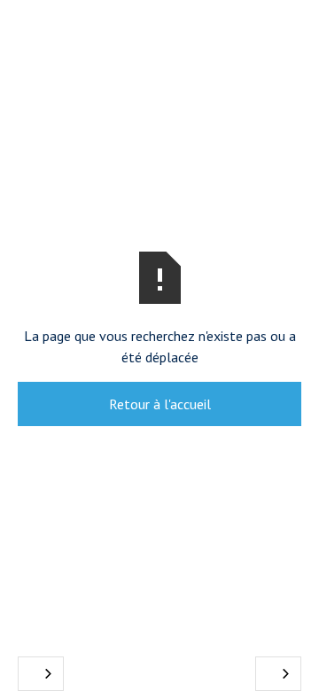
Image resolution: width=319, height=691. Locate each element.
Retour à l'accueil (160, 404)
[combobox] (41, 673)
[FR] (41, 673)
